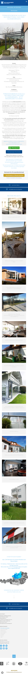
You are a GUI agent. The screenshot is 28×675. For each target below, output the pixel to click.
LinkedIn (6, 646)
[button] (14, 672)
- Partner (2, 635)
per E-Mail (18, 566)
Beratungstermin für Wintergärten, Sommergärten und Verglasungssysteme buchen (14, 143)
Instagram (6, 648)
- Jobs (1, 637)
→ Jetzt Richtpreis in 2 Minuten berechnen (14, 175)
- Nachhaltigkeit (3, 632)
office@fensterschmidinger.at (6, 623)
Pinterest (4, 648)
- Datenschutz (3, 630)
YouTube (1, 648)
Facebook (1, 646)
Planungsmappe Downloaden (14, 151)
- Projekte (2, 634)
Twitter (4, 646)
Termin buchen (14, 10)
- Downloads (2, 633)
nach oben (14, 656)
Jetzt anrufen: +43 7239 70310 (14, 7)
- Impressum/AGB (3, 629)
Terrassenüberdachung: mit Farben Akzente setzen (14, 165)
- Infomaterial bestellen (4, 628)
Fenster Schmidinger (7, 2)
